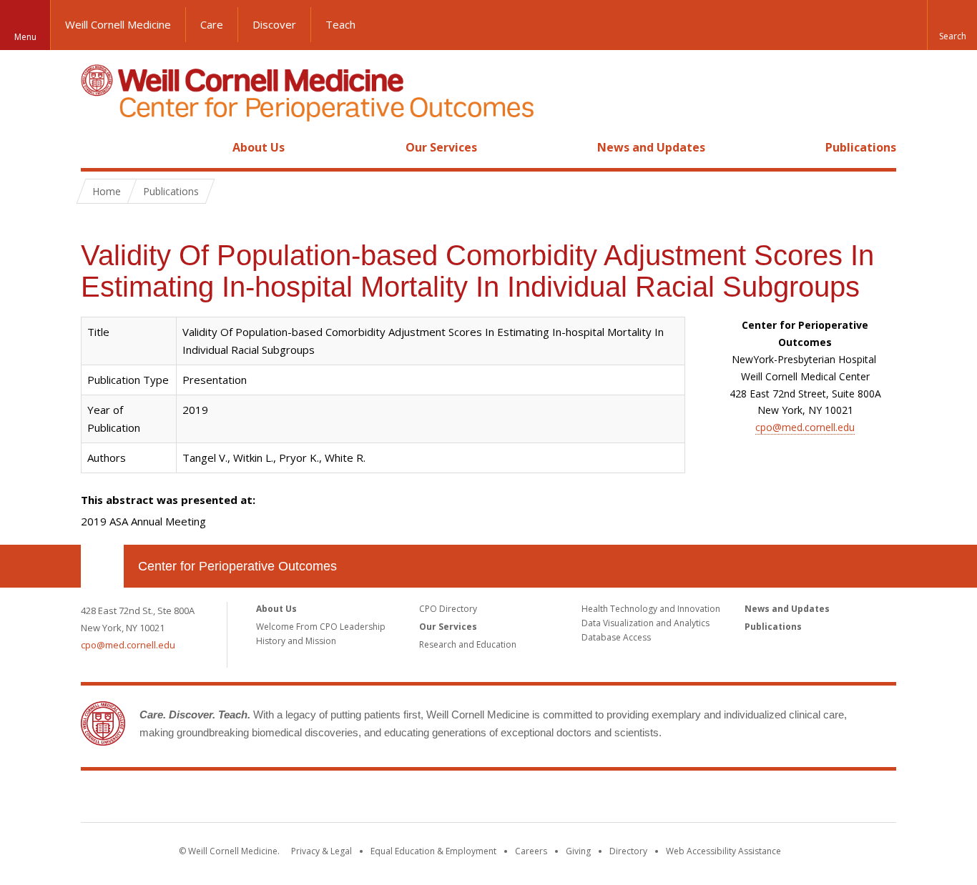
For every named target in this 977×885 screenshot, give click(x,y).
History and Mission (296, 641)
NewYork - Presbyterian (608, 799)
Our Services (441, 147)
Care (211, 24)
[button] (952, 25)
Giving (578, 851)
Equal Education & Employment (433, 851)
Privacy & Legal (321, 851)
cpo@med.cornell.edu (805, 427)
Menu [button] (25, 37)
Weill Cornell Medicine (118, 24)
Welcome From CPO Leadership (321, 627)
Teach (340, 24)
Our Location (102, 566)
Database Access (616, 637)
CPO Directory (448, 609)
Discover (274, 24)
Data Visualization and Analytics (645, 623)
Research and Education (467, 644)
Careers (531, 851)
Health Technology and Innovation (650, 609)
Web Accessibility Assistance (723, 851)
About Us (258, 147)
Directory (628, 851)
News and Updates (651, 147)
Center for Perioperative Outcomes (237, 566)
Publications (860, 147)
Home (96, 147)
